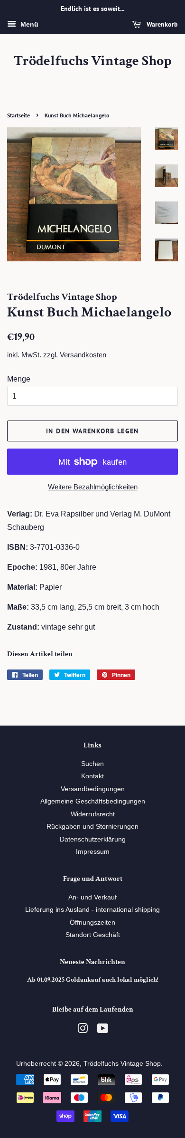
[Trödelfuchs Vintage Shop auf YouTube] (102, 1030)
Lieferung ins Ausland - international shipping (92, 909)
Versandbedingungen (93, 789)
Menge (18, 379)
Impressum (93, 851)
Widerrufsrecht (93, 814)
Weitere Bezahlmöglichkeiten (93, 487)
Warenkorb (161, 24)
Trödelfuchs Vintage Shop (93, 61)
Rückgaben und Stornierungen (92, 826)
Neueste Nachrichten (92, 961)
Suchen (92, 763)
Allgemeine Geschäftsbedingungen (92, 801)
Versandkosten (83, 355)
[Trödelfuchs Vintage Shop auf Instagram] (82, 1030)
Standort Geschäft (92, 934)
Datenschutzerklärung (93, 839)
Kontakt (92, 776)
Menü (28, 24)
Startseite (18, 115)
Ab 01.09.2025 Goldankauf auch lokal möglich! (92, 979)
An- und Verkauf (92, 897)
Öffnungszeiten (92, 922)
